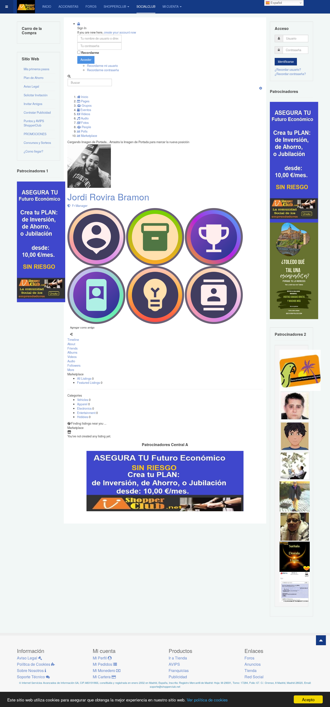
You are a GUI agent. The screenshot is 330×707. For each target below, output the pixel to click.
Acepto (308, 699)
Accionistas (68, 6)
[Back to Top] (321, 640)
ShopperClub (115, 6)
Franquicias (179, 670)
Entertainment (86, 413)
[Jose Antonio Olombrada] (41, 241)
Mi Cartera (102, 676)
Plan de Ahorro (33, 78)
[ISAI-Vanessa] (295, 586)
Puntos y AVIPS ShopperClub (34, 123)
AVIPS (174, 664)
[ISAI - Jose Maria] (295, 466)
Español (276, 3)
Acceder (85, 59)
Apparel (82, 404)
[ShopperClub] (26, 6)
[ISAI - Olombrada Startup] (294, 162)
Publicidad (178, 676)
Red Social (254, 676)
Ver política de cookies (207, 700)
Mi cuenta (171, 6)
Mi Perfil (100, 658)
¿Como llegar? (33, 151)
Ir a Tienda (178, 658)
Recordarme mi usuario (102, 65)
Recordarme (90, 53)
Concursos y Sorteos (37, 142)
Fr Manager (79, 205)
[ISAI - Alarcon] (295, 405)
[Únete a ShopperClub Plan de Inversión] (165, 480)
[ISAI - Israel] (295, 436)
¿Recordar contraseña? (290, 74)
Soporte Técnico (31, 676)
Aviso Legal (31, 86)
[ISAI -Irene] (295, 556)
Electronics (84, 408)
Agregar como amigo (82, 327)
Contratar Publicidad (37, 112)
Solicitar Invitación (36, 95)
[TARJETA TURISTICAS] (300, 370)
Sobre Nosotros (31, 670)
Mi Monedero (104, 670)
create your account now (120, 32)
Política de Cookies (34, 664)
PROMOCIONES (35, 134)
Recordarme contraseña (103, 70)
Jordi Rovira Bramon (108, 196)
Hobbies (83, 417)
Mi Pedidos (103, 664)
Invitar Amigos (33, 104)
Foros (91, 6)
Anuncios (252, 664)
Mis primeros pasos (36, 69)
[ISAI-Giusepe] (295, 496)
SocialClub (145, 6)
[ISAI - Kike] (295, 526)
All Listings (84, 378)
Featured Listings (89, 382)
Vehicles (83, 400)
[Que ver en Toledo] (294, 270)
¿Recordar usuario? (288, 69)
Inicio (46, 6)
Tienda (250, 670)
